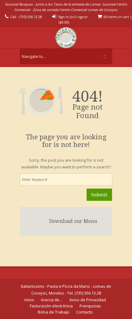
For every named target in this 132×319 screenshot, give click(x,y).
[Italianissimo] (66, 37)
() (64, 22)
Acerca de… (52, 299)
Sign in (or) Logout (72, 16)
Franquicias (90, 306)
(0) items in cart (116, 16)
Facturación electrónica (51, 306)
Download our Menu (73, 221)
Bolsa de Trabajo (53, 312)
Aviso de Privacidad (87, 299)
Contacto (84, 312)
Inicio (29, 299)
